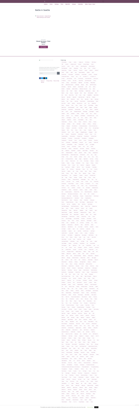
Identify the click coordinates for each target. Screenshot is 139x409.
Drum (89, 156)
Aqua (76, 72)
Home (89, 216)
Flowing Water (83, 179)
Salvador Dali (68, 329)
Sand (81, 329)
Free (78, 185)
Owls (66, 286)
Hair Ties (68, 204)
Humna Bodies (89, 220)
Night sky (95, 276)
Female (81, 171)
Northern (74, 278)
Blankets (93, 97)
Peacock (82, 292)
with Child (67, 395)
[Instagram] (44, 78)
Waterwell (81, 387)
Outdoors (86, 284)
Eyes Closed (67, 167)
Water (72, 385)
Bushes (91, 109)
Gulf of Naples (82, 202)
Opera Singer (64, 284)
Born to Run (63, 103)
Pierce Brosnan (84, 296)
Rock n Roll (78, 323)
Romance (63, 325)
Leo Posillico (76, 243)
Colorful (86, 134)
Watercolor (83, 385)
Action (68, 66)
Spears (74, 348)
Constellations (84, 138)
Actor (73, 66)
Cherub (90, 121)
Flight (85, 177)
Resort (80, 319)
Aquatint (88, 72)
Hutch (67, 222)
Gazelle (91, 189)
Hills (90, 214)
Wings (94, 393)
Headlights (81, 210)
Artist (75, 78)
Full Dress (79, 187)
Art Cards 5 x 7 (85, 76)
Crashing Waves (69, 144)
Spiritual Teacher (94, 348)
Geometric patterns (68, 191)
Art (80, 76)
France (67, 185)
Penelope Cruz (64, 294)
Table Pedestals (64, 360)
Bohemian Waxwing (90, 101)
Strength (63, 356)
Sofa (92, 344)
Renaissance (64, 319)
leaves (91, 241)
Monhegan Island (82, 261)
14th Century (87, 62)
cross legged (92, 144)
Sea (83, 331)
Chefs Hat (85, 121)
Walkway (77, 383)
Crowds (68, 146)
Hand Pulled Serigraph (65, 206)
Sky (75, 342)
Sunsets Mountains (65, 358)
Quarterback (87, 311)
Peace (63, 292)
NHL (73, 276)
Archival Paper (84, 74)
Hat (86, 208)
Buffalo (86, 107)
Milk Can (67, 259)
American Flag (64, 70)
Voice (87, 381)
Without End (74, 395)
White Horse (64, 391)
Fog (96, 179)
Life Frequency (64, 245)
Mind (71, 259)
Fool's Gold (68, 181)
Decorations (92, 150)
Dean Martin (73, 150)
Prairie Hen (63, 307)
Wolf (78, 395)
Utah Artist (68, 379)
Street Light (85, 354)
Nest (78, 274)
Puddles (90, 309)
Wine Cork (82, 393)
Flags (66, 177)
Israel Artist (82, 228)
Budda (81, 107)
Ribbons (90, 319)
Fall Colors (72, 169)
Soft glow (96, 344)
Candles (82, 113)
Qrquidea (77, 311)
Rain (89, 313)
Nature (83, 272)
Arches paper (70, 74)
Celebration (69, 119)
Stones (88, 352)
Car (72, 115)
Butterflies (96, 109)
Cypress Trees (64, 148)
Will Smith (82, 391)
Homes (94, 216)
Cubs (84, 146)
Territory (80, 362)
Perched (74, 294)
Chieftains (68, 123)
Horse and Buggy (69, 218)
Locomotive (97, 247)
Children (84, 123)
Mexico (88, 257)
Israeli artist (88, 228)
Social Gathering (81, 344)
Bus (83, 109)
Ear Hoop (91, 158)
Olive (74, 282)
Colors (91, 134)
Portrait (63, 305)
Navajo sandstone (94, 272)
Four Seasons (88, 183)
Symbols (80, 358)
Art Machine (64, 80)
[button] (103, 1)
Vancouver (74, 379)
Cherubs (94, 121)
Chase (75, 121)
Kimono (63, 237)
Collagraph (90, 132)
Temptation (89, 360)
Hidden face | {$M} (65, 214)
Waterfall (96, 385)
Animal (63, 72)
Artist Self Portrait (88, 78)
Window (68, 393)
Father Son (63, 171)
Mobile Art (96, 259)
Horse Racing (89, 218)
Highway (82, 214)
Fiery (80, 173)
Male (93, 251)
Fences (90, 171)
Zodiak (87, 401)
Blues (92, 99)
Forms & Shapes (71, 183)
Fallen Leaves (78, 169)
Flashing (80, 177)
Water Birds (77, 385)
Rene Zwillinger (70, 319)
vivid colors (82, 381)
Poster (77, 305)
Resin (76, 319)
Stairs (81, 350)
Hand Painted (90, 204)
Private (75, 309)
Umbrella (87, 377)
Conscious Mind (77, 138)
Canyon (63, 115)
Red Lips (82, 315)
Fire (70, 175)
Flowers (69, 179)
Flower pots (64, 179)
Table (85, 358)
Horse (63, 218)
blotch (78, 99)
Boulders (73, 103)
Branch (63, 105)
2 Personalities (64, 62)
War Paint (95, 383)
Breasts (81, 105)
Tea (74, 360)
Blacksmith (74, 97)
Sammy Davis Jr (75, 329)
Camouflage (85, 111)
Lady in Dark (94, 237)
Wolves (83, 395)
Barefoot (74, 86)
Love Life (63, 251)
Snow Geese (68, 344)
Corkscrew (70, 140)
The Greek (76, 364)
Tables (70, 360)
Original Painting (80, 284)
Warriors (67, 385)
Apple (72, 72)
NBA (62, 274)
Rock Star (88, 323)
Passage (81, 288)
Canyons (67, 115)
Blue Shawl (96, 99)
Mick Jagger (94, 257)
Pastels (67, 290)
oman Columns (79, 282)
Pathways (77, 290)
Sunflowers (82, 356)
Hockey (78, 216)
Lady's (88, 237)
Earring (96, 158)
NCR (66, 274)
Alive (81, 68)
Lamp (74, 239)
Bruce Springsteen (71, 107)
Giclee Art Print (76, 191)
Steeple (90, 350)
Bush (87, 109)
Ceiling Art (63, 119)
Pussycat (67, 311)
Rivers (81, 321)
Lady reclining (64, 239)
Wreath (90, 399)
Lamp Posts (79, 239)
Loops (85, 249)
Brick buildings (90, 105)
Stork (62, 354)
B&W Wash (80, 82)
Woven (86, 399)
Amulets (70, 70)
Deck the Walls (85, 150)
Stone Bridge (76, 352)
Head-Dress (75, 210)
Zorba (92, 401)
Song (72, 346)
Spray (67, 350)
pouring (82, 305)
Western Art (64, 389)
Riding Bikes (72, 321)
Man (97, 251)
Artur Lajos (74, 80)
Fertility (63, 173)
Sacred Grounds (71, 327)
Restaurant (85, 319)
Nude (85, 278)
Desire (76, 152)
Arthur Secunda (69, 78)
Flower (94, 177)
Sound (76, 346)
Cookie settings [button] (90, 407)
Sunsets (92, 356)
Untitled (63, 379)
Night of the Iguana (88, 276)
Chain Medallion (80, 119)
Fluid (88, 179)
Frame (97, 183)
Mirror (75, 259)
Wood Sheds (68, 399)
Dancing (70, 148)
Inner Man (86, 226)
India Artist (76, 224)
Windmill (63, 393)
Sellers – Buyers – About (90, 4)
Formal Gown (64, 183)
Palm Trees (63, 288)
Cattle (91, 117)
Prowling (85, 309)
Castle (74, 117)
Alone (89, 68)
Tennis (94, 360)
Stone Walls (93, 352)
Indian (82, 224)
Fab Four (78, 167)
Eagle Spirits (86, 158)
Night (81, 276)
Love (96, 249)
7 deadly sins (81, 62)
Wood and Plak (75, 397)
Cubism (79, 146)
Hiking (87, 214)
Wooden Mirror (93, 397)
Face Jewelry (88, 167)
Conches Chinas (93, 136)
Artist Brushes (80, 78)
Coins (69, 132)
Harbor (67, 208)
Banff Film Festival (93, 84)
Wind (87, 391)
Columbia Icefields (65, 136)
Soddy (88, 344)
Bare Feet (69, 86)
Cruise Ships (74, 146)
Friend (82, 185)
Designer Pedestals (69, 152)
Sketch (72, 342)
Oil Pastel (95, 280)
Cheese (80, 121)
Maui (71, 255)
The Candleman (69, 364)
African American (92, 66)
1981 (62, 64)
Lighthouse (74, 245)
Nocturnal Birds (64, 278)
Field (72, 173)
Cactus (67, 111)
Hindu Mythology (64, 216)
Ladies (80, 237)
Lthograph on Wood (70, 251)
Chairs (91, 119)
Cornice (80, 140)
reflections (88, 317)
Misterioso (84, 259)
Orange (69, 284)
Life (87, 243)
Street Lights (92, 354)
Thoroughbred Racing (94, 366)
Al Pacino (93, 68)
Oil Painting (85, 280)
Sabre (97, 325)
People (70, 294)
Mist (79, 259)
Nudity (89, 278)
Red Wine (72, 317)
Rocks (83, 323)
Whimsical (69, 389)
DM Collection (82, 154)
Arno (77, 76)
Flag (62, 177)
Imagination (63, 224)
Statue (86, 350)
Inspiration (91, 226)
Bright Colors (64, 107)
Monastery (70, 261)
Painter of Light (71, 286)
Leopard (70, 243)
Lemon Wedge (64, 243)
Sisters (67, 342)
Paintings (57, 4)
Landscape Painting (65, 241)
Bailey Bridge (93, 82)
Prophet (80, 309)
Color (62, 134)
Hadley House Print (90, 202)
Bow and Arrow (79, 103)
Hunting (63, 222)
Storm (67, 354)
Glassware (95, 191)
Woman (87, 395)
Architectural (77, 74)
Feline (77, 171)
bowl (85, 103)
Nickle (77, 276)
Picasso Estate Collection (75, 296)
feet (73, 171)
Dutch (63, 158)
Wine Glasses (88, 393)
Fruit (68, 187)
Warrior (63, 385)
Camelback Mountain (77, 111)
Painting (77, 286)
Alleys (85, 68)
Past (97, 288)
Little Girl (85, 247)
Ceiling (95, 117)
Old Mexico (63, 282)
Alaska (70, 68)
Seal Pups (93, 331)
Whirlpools (75, 389)
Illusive (96, 222)
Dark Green (82, 148)
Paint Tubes (91, 286)
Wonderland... (64, 397)
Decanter (79, 150)
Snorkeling (93, 342)
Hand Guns (84, 204)
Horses (94, 218)
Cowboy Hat (96, 142)
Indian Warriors (70, 226)
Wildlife (77, 391)
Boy (89, 103)
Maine (89, 251)
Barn (90, 86)
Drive (85, 156)
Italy (93, 228)
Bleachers (63, 99)
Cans (91, 113)
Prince (93, 307)
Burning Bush (71, 109)
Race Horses (74, 313)
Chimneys (94, 123)
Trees (66, 375)
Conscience (70, 138)
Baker (62, 84)
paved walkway (95, 290)
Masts (67, 255)
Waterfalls (63, 387)
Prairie (93, 305)
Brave (76, 105)
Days (62, 150)
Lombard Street (68, 249)
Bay (90, 88)
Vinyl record (72, 381)
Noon (70, 278)
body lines (76, 101)
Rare (93, 313)
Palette (96, 286)
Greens (63, 202)
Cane (87, 113)
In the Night (64, 228)
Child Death (79, 123)
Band (87, 84)
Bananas (82, 84)
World (81, 399)
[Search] (58, 73)
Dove (71, 156)
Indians (92, 224)
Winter (63, 395)
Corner (75, 140)
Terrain (75, 362)
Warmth (90, 383)
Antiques (74, 4)
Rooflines (75, 325)
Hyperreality (73, 222)
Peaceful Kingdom (76, 292)
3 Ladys (70, 62)
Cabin (62, 111)
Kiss (67, 237)
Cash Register (69, 117)
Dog (91, 154)
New (82, 274)
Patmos (82, 290)
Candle (78, 113)
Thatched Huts (95, 362)
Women (92, 395)
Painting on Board (84, 286)
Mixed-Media (90, 259)
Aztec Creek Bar (73, 82)
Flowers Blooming (76, 179)
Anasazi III (96, 70)
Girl (82, 191)
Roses (89, 325)
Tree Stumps (71, 375)
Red (67, 315)
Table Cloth (90, 358)
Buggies (90, 107)
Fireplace (80, 175)
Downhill (75, 156)
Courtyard (81, 142)
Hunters (95, 220)
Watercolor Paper (90, 385)
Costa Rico (96, 140)
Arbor (93, 72)
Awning (67, 82)
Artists (51, 4)
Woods (63, 399)
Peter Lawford (93, 294)
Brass (72, 105)
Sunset (87, 356)
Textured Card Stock (87, 362)
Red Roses (63, 317)
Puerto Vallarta (96, 309)
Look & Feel (80, 249)
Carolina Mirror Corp (90, 115)
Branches (67, 105)
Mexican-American (75, 257)
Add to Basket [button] (43, 47)
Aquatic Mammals (82, 72)
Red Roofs (87, 315)
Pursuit (63, 311)
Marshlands (92, 253)
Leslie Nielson (82, 243)
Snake (89, 342)
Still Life (63, 352)
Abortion (66, 64)
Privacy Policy (49, 80)
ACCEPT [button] (96, 407)
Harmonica (77, 208)
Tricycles (77, 375)
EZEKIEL (73, 167)
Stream (76, 354)
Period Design (80, 294)
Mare (83, 253)
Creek (75, 144)
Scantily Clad (73, 331)
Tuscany (74, 377)
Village (63, 381)
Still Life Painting (69, 352)
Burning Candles (77, 109)
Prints (62, 4)
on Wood (90, 282)
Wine (77, 393)
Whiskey (80, 389)
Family (84, 169)
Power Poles (87, 305)
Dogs (95, 154)
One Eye (85, 282)
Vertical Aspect (94, 379)
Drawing (80, 156)
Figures (94, 173)
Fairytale (63, 169)
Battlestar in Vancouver (83, 88)
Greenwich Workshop (69, 202)
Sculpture (78, 331)
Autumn (63, 82)
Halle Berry (74, 204)
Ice (77, 222)
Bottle (69, 103)
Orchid (74, 284)
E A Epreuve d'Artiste (69, 158)
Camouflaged (91, 111)
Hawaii (70, 210)
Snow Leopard (74, 344)
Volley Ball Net (64, 383)
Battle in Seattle (74, 88)
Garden (70, 189)
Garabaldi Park (64, 189)
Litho (75, 247)
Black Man (68, 97)
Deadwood (67, 150)
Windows (73, 393)
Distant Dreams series (74, 154)
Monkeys (89, 261)
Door (67, 156)
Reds (68, 317)
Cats (82, 117)
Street (80, 354)
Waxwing (90, 387)
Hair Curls (63, 204)
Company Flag (79, 136)
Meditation (96, 255)
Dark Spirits (93, 148)
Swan (71, 358)
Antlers (67, 72)
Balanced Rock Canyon (69, 84)
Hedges (70, 212)
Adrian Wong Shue (84, 66)
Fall (67, 169)
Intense (97, 226)
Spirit (79, 348)
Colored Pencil (80, 134)
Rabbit (68, 313)
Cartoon (63, 117)
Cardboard (76, 115)
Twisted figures (80, 377)
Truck (70, 377)
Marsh (87, 253)
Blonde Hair (73, 99)
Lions (62, 247)
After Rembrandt (64, 68)
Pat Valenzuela (88, 290)
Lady (84, 237)
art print (69, 80)
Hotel (69, 220)
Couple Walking (74, 142)
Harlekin (72, 208)
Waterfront (69, 387)
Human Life (83, 220)
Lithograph (80, 247)
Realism (63, 315)
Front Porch (64, 187)
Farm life (95, 169)
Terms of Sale (56, 80)
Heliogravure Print (83, 212)
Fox (92, 183)
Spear (70, 348)
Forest (82, 181)
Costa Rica (90, 140)
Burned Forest (64, 109)
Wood (69, 397)
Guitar (77, 202)
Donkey (63, 156)
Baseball (63, 88)
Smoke (84, 342)
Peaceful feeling (68, 292)
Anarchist (80, 70)
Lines (94, 245)
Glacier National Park (88, 191)
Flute (92, 179)
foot (73, 181)
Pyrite (72, 311)
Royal (93, 325)
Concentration (86, 136)
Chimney (89, 123)
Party (76, 288)
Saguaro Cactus (78, 327)
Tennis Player (64, 362)
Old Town (69, 282)
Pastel (63, 290)
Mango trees (69, 253)
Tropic (96, 375)
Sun (77, 356)
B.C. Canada (86, 82)
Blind (68, 99)
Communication (72, 136)
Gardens (81, 189)
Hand (79, 204)
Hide (71, 214)
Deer (97, 150)
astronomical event (88, 80)
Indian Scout (64, 226)
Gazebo (86, 189)
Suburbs (68, 356)
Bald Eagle (77, 84)
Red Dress (71, 315)
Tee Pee (83, 360)
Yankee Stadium (64, 401)
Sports (63, 350)
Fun (83, 187)
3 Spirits (75, 62)
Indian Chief (87, 224)
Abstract (79, 64)
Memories (63, 257)
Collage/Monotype (84, 132)
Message (68, 257)
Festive (67, 173)
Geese (95, 189)
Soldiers (63, 346)
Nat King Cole (64, 272)
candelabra (73, 113)
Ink (75, 226)
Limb (83, 245)
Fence (86, 171)
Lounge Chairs (91, 249)
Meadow (84, 255)
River (77, 321)
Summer (73, 356)
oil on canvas (78, 280)
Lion (98, 245)
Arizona (72, 76)
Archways (95, 74)
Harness (82, 208)
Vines (67, 381)
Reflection (82, 317)
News (86, 274)
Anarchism (75, 70)
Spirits (83, 348)
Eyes (62, 167)
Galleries (46, 4)
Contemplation (91, 138)
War (81, 383)
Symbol (75, 358)
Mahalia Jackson (78, 251)
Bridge (96, 105)
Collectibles (80, 4)
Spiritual (87, 348)
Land (84, 239)
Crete (87, 144)
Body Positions (82, 101)
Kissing (71, 237)
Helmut (90, 212)
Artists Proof (96, 78)
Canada (97, 111)
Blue (82, 99)
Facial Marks (94, 167)
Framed (63, 185)
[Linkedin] (46, 78)
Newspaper (91, 274)
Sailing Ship (95, 327)
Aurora (95, 80)
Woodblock (81, 397)
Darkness (87, 148)
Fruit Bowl (73, 187)
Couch (63, 142)
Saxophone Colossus (65, 331)
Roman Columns (69, 325)
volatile (92, 381)
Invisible (69, 228)
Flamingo (75, 177)
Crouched (63, 146)
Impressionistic (70, 224)
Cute (88, 146)
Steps (95, 350)
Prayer (68, 307)
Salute (63, 329)
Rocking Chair (71, 323)
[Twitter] (42, 78)
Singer (63, 342)
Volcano (96, 381)
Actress (77, 66)
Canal (68, 113)
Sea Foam (87, 331)
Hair (96, 202)
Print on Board (64, 309)
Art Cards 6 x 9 (93, 76)
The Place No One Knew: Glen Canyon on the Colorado (71, 366)
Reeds (78, 317)
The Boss (63, 364)
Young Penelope (81, 401)
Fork (91, 181)
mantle (79, 253)
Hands (82, 206)
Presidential (88, 307)
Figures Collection (65, 175)
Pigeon (90, 296)
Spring (71, 350)
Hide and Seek (76, 214)
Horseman (83, 218)
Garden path (75, 189)
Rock (96, 321)
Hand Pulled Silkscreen (75, 206)
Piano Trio (67, 296)
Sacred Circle (64, 327)
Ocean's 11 (63, 280)
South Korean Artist (83, 346)
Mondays (76, 261)
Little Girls (91, 247)
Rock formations (64, 323)
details (85, 152)
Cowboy (90, 142)
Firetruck (86, 175)
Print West (70, 309)
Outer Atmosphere (93, 284)
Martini (63, 255)
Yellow (70, 401)
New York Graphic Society (66, 276)
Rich (95, 319)
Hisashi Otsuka (72, 216)
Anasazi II (91, 70)
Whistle (85, 389)
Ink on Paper (80, 226)
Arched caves (64, 74)
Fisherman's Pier (92, 175)
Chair (86, 119)
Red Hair (77, 315)
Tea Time (78, 360)
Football (77, 181)
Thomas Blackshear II (85, 366)
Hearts (96, 210)
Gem (62, 191)
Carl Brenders (83, 115)
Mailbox (85, 251)
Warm (85, 383)
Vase (84, 379)
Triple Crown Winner (84, 375)
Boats (71, 101)
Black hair (63, 97)
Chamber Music (64, 121)
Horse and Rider (76, 218)
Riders (67, 321)
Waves (86, 387)
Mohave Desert (64, 261)
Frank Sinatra (73, 185)
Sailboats (89, 327)
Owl (62, 286)
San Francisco (86, 329)
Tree (62, 375)
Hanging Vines (94, 206)
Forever (87, 181)
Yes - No (75, 401)
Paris (72, 288)
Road (85, 321)
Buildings (95, 107)
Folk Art (63, 181)
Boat (67, 101)
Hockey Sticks (83, 216)
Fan (87, 169)
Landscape (89, 239)
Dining (90, 152)
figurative (84, 173)
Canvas (95, 113)
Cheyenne (63, 123)
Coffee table (64, 132)
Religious (93, 317)
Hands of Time (87, 206)
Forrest (77, 183)
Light (69, 245)
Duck (93, 156)
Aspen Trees (81, 80)
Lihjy (79, 245)
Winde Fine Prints (93, 391)
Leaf (87, 241)
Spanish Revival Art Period (93, 346)
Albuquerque (76, 68)
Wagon (72, 383)
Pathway (72, 290)
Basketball (68, 88)
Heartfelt (91, 210)
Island (74, 228)
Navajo (88, 272)
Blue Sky (63, 101)
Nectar (74, 274)
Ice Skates (87, 222)
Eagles (80, 158)
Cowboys (63, 144)
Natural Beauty (70, 272)
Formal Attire (96, 181)
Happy (63, 208)
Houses (77, 220)
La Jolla (69, 239)
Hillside (95, 214)
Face (83, 167)
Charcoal (70, 121)
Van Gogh (79, 379)
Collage (77, 132)
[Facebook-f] (40, 78)
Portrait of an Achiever (70, 305)
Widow (69, 391)
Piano (62, 296)
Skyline (80, 342)
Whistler (90, 389)
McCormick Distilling (77, 255)
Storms (71, 354)
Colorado (67, 134)
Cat (78, 117)
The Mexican (82, 364)
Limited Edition (88, 245)
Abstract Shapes (86, 64)
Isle (77, 228)
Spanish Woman (64, 348)
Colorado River (73, 134)
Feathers (69, 171)
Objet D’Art (67, 4)
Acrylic (92, 64)
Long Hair (74, 249)
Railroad (85, 313)
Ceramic (74, 119)
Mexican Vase (83, 257)
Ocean (93, 278)
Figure (89, 173)
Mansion (74, 253)
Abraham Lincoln (73, 64)
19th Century (94, 62)
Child (73, 123)
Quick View (43, 34)
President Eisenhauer (80, 307)
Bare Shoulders (80, 86)
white (95, 389)
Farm (91, 169)
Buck (77, 107)
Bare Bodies (64, 86)
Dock (88, 154)
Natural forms (78, 272)
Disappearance (95, 152)
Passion (86, 288)
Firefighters (75, 175)
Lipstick (70, 247)
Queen (92, 311)
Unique (97, 377)
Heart (86, 210)
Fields (76, 173)
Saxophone (92, 329)
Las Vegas (82, 241)
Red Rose (92, 315)
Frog (86, 185)
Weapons (95, 387)
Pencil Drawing (93, 292)
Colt (95, 134)
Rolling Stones (94, 323)
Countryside (68, 142)
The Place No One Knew (90, 364)
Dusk (97, 156)
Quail (81, 311)
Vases (88, 379)
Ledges (96, 241)
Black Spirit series (81, 97)
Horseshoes (64, 220)
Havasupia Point (64, 210)
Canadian (63, 113)
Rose (85, 325)
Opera (95, 282)
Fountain (82, 183)
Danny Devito (76, 148)
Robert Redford (90, 321)
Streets (97, 354)
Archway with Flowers (65, 76)
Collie (96, 132)
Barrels (94, 86)
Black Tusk (88, 97)
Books (97, 101)
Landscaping (72, 241)
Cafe (71, 111)
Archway (90, 74)
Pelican (87, 292)
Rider (62, 321)
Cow (86, 142)
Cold (73, 132)
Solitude (68, 346)
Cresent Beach (81, 144)
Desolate (80, 152)
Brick (85, 105)
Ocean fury (69, 280)
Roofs (81, 325)
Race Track (80, 313)
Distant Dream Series (65, 154)
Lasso (78, 241)
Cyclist (92, 146)
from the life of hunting (93, 185)
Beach (94, 88)
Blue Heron (87, 99)
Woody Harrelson (75, 399)
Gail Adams (88, 187)
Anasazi (86, 70)
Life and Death (92, 243)
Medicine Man (90, 255)
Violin (77, 381)
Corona (85, 140)
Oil (73, 280)
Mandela (63, 253)
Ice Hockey (82, 222)
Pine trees (95, 296)
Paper (68, 288)
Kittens (76, 237)
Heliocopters (76, 212)
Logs (62, 249)
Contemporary (64, 140)
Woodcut (87, 397)
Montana (94, 261)
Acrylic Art (63, 66)
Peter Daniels (87, 294)
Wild (73, 391)
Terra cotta (70, 362)
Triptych (91, 375)
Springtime (76, 350)
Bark (86, 86)
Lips (66, 247)
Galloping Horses (95, 187)
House (73, 220)
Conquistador (64, 138)
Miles (62, 259)
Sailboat (84, 327)
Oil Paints (90, 280)
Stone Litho (83, 352)
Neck (70, 274)
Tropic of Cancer (64, 377)
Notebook (80, 278)
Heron (94, 212)
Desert (63, 152)
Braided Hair (94, 103)
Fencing (95, 171)
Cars (97, 115)
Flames (70, 177)
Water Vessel (75, 387)
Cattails (86, 117)
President (73, 307)
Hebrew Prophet (64, 212)
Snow (62, 344)
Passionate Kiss (92, 288)
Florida (89, 177)
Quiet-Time (63, 313)
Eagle (76, 158)
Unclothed (92, 377)
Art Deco (63, 78)
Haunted (91, 208)
